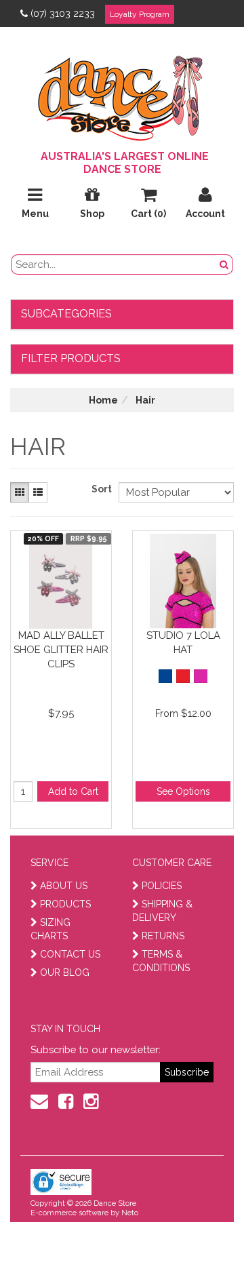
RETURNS (163, 935)
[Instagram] (90, 1101)
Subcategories (66, 313)
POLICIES (162, 885)
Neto (129, 1213)
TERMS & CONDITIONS (161, 961)
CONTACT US (70, 954)
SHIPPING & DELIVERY (162, 911)
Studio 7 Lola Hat (183, 642)
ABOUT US (63, 885)
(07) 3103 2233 (62, 13)
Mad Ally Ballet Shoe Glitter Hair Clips (61, 649)
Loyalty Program (139, 14)
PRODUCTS (65, 904)
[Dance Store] (122, 95)
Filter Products (71, 358)
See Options (183, 791)
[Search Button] (224, 264)
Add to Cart (73, 791)
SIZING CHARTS (50, 929)
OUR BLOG (64, 972)
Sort (100, 489)
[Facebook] (65, 1101)
